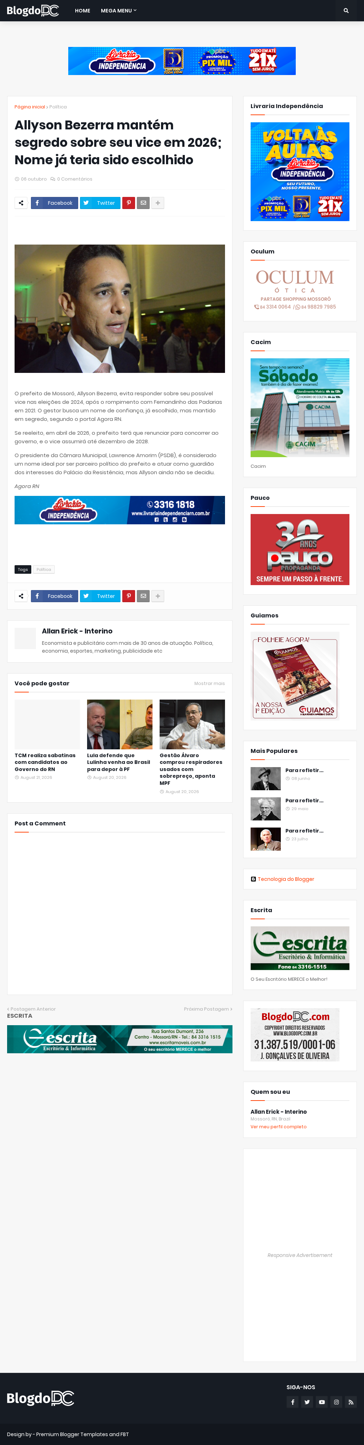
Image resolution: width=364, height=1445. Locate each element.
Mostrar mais (209, 683)
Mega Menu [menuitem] (116, 10)
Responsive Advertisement (300, 1255)
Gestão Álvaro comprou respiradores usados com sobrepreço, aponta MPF (191, 769)
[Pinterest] (128, 203)
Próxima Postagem (206, 1009)
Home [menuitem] (82, 10)
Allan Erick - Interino (77, 631)
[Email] (143, 203)
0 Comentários (74, 179)
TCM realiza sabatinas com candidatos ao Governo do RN (45, 762)
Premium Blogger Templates (72, 1434)
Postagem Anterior (33, 1009)
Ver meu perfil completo (279, 1127)
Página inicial (30, 106)
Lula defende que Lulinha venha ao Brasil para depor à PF (118, 762)
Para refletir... (304, 770)
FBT (125, 1434)
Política (58, 106)
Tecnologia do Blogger (286, 879)
